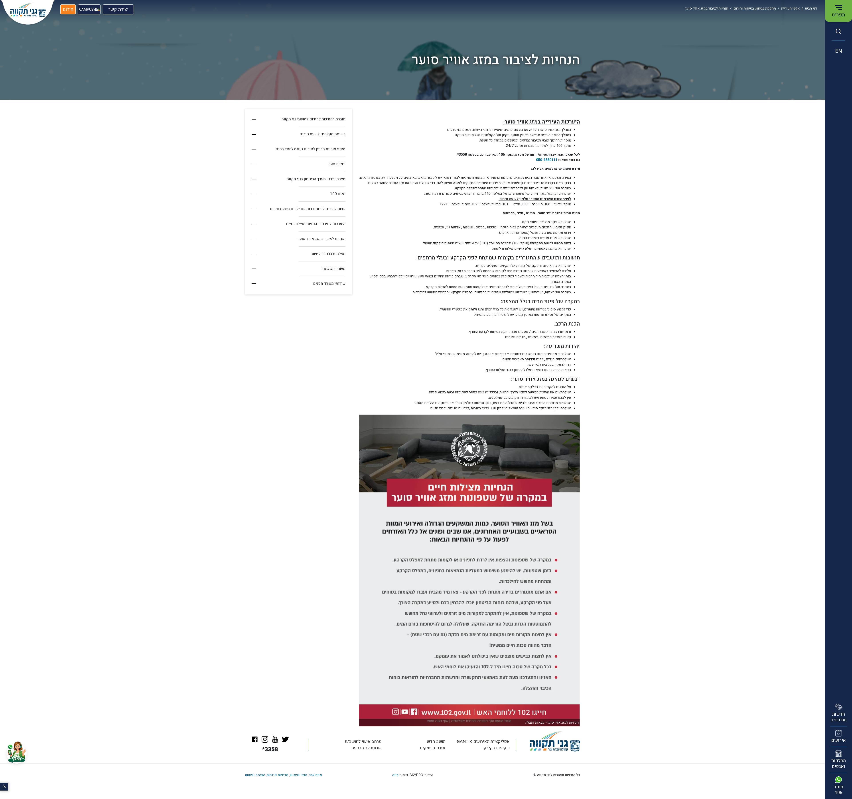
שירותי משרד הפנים (329, 283)
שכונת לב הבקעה (366, 748)
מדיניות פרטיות (277, 775)
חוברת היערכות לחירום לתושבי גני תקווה (313, 119)
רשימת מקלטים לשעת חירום (322, 134)
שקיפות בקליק (497, 748)
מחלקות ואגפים (838, 764)
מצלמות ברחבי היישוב (328, 254)
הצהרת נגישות (255, 775)
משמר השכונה (334, 268)
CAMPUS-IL (88, 9)
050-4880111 (546, 160)
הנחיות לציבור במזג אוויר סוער (321, 238)
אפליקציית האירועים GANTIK (483, 741)
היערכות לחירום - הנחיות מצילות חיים (315, 224)
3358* (270, 749)
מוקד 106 (838, 790)
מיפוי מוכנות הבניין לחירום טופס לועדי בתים (310, 149)
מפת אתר (315, 775)
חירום (68, 9)
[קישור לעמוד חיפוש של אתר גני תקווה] (838, 31)
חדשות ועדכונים (838, 717)
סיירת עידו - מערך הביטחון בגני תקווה (316, 179)
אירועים (838, 740)
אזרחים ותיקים (433, 748)
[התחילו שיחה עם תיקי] (17, 754)
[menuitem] (298, 119)
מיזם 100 (337, 194)
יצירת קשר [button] (118, 10)
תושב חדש (436, 741)
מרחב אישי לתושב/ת (363, 741)
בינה (395, 775)
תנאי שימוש (298, 775)
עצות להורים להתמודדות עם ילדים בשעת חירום (307, 209)
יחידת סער (337, 164)
